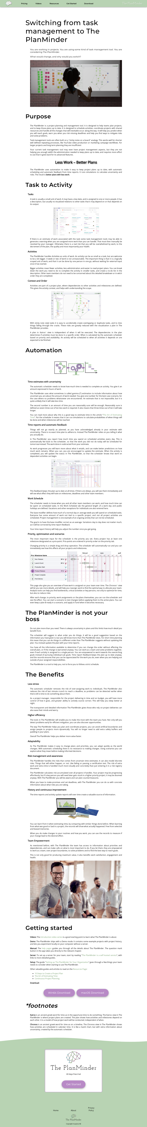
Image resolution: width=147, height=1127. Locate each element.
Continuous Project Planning (47, 978)
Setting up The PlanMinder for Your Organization (67, 962)
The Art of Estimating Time (46, 976)
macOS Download (92, 992)
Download (88, 3)
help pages (47, 948)
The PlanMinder (132, 3)
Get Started (71, 3)
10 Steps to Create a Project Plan (49, 973)
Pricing (24, 3)
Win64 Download (59, 992)
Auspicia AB (77, 1124)
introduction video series (51, 937)
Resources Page (80, 969)
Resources (54, 3)
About (73, 1110)
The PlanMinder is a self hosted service (99, 955)
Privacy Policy (91, 1109)
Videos (38, 3)
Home (55, 1110)
